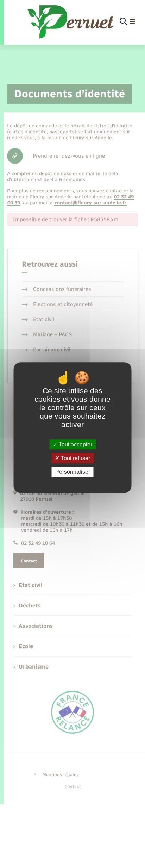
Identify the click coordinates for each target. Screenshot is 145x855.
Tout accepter (74, 444)
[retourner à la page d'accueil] (71, 21)
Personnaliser (72, 472)
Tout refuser (74, 458)
